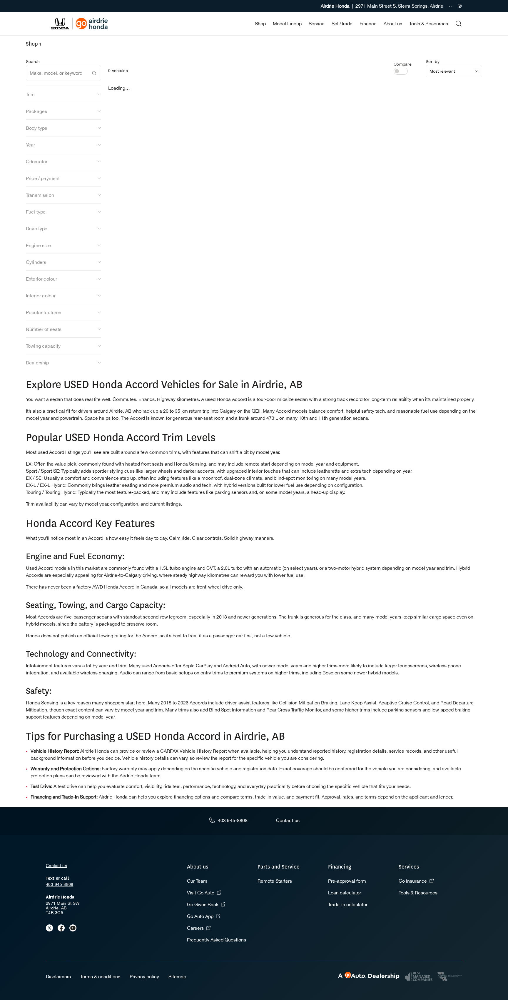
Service (317, 23)
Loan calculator (344, 892)
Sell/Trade (342, 23)
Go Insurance (413, 881)
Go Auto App (200, 916)
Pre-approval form (347, 881)
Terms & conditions (100, 976)
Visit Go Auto (200, 892)
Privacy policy (144, 976)
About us (393, 23)
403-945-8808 (59, 884)
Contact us (56, 865)
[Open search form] (458, 23)
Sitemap (177, 976)
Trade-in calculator (347, 904)
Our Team (197, 881)
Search (33, 61)
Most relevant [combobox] (442, 71)
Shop (260, 23)
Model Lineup (287, 23)
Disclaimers (58, 976)
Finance (368, 23)
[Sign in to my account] (459, 6)
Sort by (433, 61)
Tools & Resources (428, 23)
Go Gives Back (202, 904)
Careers (195, 928)
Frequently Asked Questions (216, 939)
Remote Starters (275, 881)
